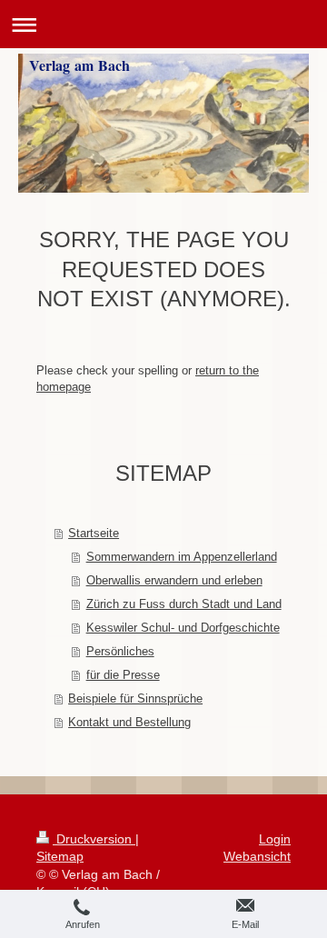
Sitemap (60, 856)
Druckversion (94, 839)
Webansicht (257, 856)
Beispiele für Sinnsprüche (135, 698)
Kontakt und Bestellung (129, 722)
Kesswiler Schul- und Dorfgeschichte (183, 627)
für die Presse (123, 675)
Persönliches (120, 651)
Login (275, 839)
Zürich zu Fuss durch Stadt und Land (184, 604)
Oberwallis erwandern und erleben (174, 580)
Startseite (93, 533)
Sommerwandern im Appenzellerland (181, 557)
